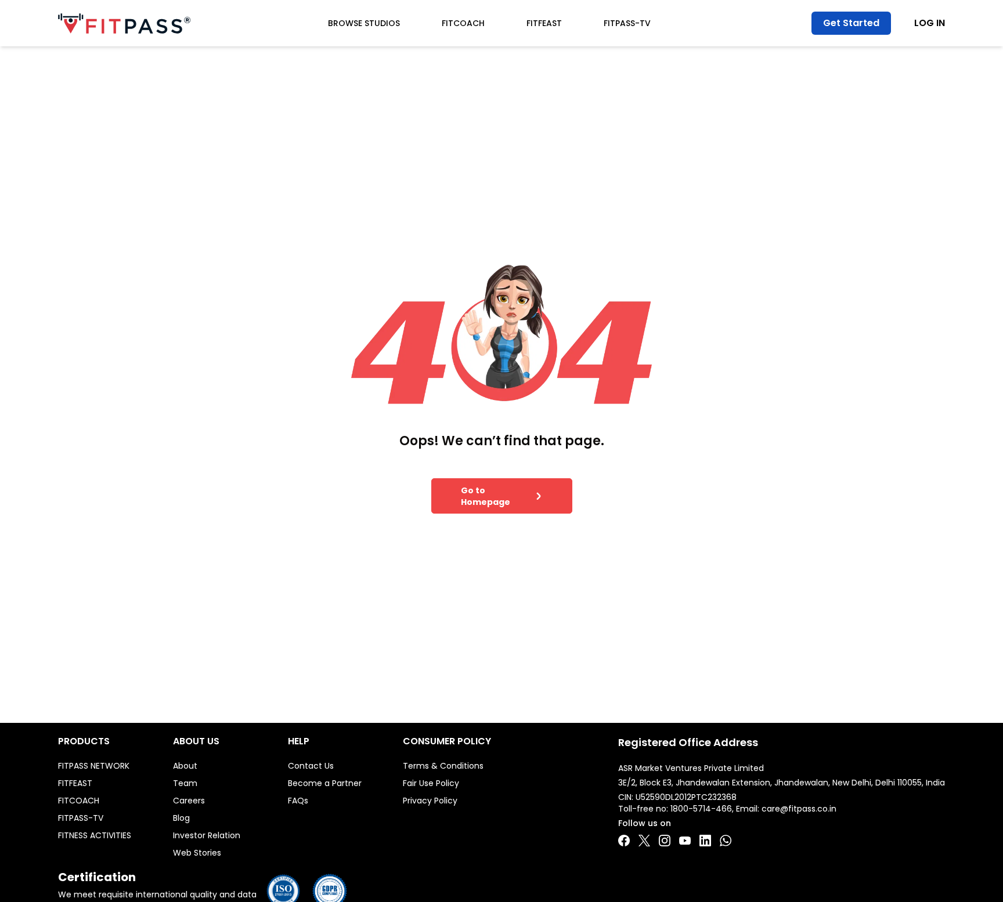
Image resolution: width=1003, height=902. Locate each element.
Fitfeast (544, 23)
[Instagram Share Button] (664, 840)
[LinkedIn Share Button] (705, 840)
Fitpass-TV (627, 23)
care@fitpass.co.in (799, 808)
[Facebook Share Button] (624, 840)
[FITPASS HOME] (124, 23)
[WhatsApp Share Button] (725, 840)
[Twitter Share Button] (644, 840)
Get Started (851, 23)
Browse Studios (364, 23)
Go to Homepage (485, 496)
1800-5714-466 (701, 808)
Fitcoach (463, 23)
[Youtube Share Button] (685, 840)
